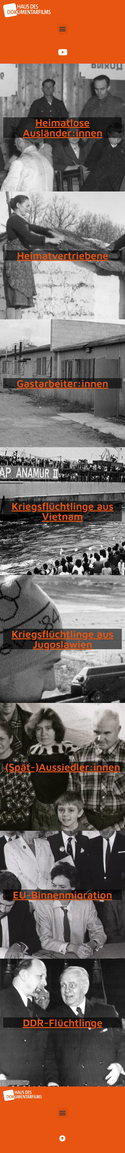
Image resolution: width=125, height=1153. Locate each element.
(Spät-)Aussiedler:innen (62, 767)
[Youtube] (62, 52)
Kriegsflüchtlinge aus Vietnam (62, 511)
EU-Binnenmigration (62, 895)
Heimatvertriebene (62, 255)
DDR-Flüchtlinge (63, 1023)
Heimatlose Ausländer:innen (63, 127)
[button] (62, 29)
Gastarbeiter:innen (62, 383)
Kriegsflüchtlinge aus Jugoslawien (62, 639)
